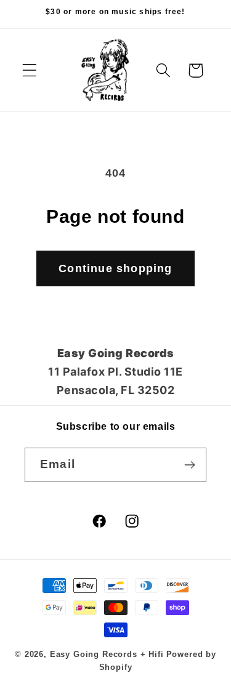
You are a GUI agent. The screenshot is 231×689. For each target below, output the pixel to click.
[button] (30, 70)
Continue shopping (115, 268)
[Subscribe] (189, 465)
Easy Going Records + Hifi (107, 654)
